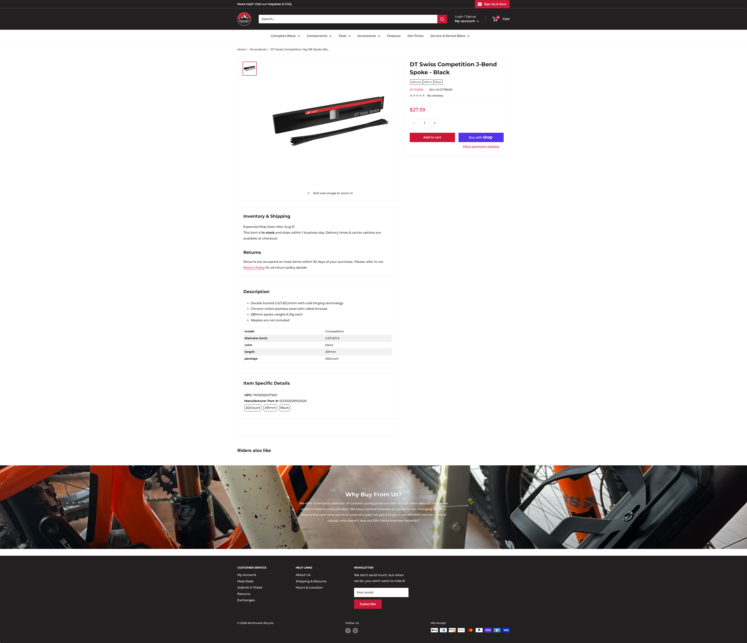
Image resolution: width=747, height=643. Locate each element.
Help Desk (245, 581)
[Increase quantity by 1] (435, 123)
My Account (246, 575)
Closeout (394, 36)
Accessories (366, 36)
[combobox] (348, 19)
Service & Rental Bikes (447, 36)
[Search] (442, 19)
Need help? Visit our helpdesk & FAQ (264, 4)
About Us (303, 575)
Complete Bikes (283, 36)
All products (258, 49)
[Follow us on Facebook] (348, 630)
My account (465, 21)
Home (241, 49)
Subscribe (368, 604)
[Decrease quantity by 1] (414, 123)
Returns (243, 594)
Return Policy (254, 267)
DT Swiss (416, 89)
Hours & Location (309, 587)
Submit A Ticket (249, 587)
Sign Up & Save (495, 4)
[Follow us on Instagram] (355, 630)
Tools (342, 36)
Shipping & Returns (311, 581)
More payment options (481, 146)
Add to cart (432, 137)
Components (317, 36)
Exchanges (246, 600)
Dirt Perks (415, 36)
